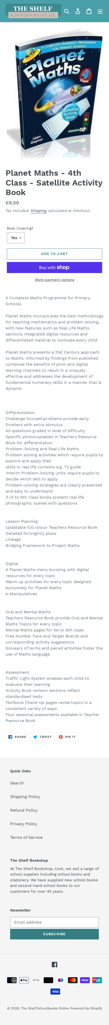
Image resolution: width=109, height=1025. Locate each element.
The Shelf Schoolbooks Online (45, 1008)
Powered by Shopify (86, 1008)
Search (17, 783)
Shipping (38, 210)
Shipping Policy (25, 796)
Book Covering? (20, 228)
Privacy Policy (23, 823)
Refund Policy (23, 810)
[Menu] (100, 11)
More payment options (54, 280)
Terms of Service (26, 837)
